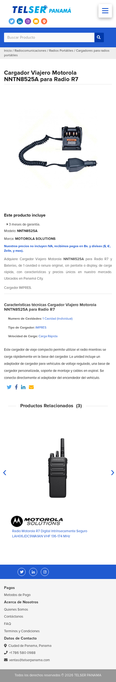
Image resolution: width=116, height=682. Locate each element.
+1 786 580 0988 (22, 653)
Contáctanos (13, 616)
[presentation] (5, 471)
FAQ (7, 624)
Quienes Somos (16, 609)
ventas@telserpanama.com (29, 660)
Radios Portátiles (61, 51)
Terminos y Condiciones (22, 631)
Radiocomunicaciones (30, 51)
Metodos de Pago (17, 595)
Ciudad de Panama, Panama (30, 646)
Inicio (8, 51)
